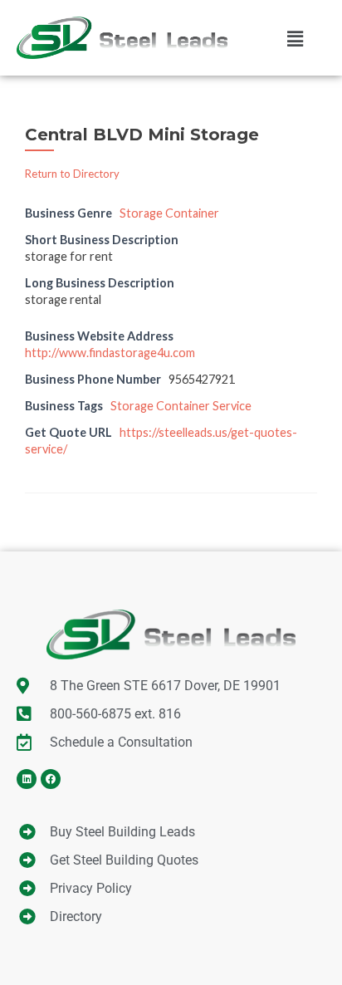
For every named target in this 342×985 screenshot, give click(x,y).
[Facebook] (51, 779)
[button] (295, 38)
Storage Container (169, 213)
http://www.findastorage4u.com (110, 352)
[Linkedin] (27, 779)
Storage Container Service (181, 406)
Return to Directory (72, 173)
